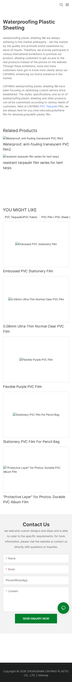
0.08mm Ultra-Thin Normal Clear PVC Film (33, 328)
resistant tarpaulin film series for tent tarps (33, 165)
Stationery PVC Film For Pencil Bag (31, 442)
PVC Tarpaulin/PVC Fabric (21, 217)
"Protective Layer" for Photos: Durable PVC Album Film (34, 499)
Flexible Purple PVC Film (22, 387)
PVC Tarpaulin (49, 106)
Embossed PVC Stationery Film (28, 271)
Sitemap (43, 675)
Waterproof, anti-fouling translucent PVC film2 (36, 146)
